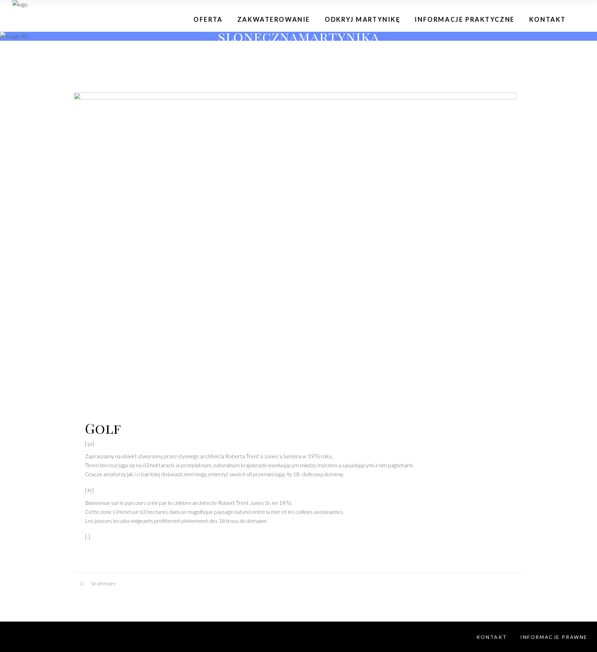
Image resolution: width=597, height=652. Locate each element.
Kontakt (491, 637)
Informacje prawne (554, 637)
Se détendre (103, 583)
